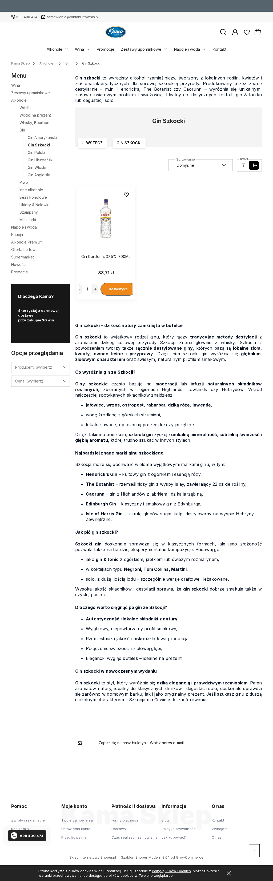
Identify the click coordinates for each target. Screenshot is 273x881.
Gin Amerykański (42, 137)
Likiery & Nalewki (34, 204)
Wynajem (219, 829)
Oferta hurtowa (24, 249)
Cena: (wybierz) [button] (29, 381)
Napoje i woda (187, 49)
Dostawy (118, 829)
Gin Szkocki (39, 145)
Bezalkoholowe (33, 197)
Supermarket (22, 257)
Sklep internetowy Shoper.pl (93, 857)
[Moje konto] (235, 32)
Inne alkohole (31, 190)
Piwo (23, 182)
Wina (79, 49)
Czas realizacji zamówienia (134, 837)
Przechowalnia (73, 837)
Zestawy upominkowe (141, 49)
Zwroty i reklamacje (28, 820)
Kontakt (219, 49)
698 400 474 (26, 17)
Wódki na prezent (35, 115)
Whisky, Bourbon (34, 122)
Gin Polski (36, 152)
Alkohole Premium (27, 242)
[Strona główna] (115, 32)
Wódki (25, 107)
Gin (22, 130)
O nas (217, 837)
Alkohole (54, 49)
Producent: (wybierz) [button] (34, 367)
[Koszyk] (258, 32)
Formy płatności (124, 820)
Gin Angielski (39, 175)
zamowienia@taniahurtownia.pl (72, 17)
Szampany (28, 212)
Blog (165, 820)
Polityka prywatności (179, 829)
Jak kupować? (174, 837)
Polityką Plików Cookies (171, 871)
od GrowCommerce (187, 857)
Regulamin (20, 829)
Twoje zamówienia (77, 820)
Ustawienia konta (76, 829)
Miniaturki (27, 219)
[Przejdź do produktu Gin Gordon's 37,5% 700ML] (106, 216)
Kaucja (17, 234)
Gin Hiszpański (40, 160)
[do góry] (254, 850)
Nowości (18, 264)
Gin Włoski (37, 167)
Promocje (105, 49)
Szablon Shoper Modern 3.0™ (145, 857)
